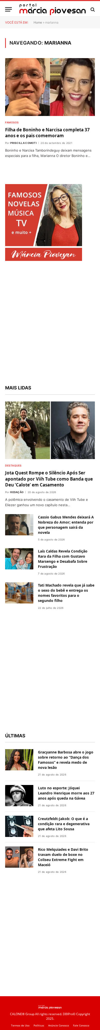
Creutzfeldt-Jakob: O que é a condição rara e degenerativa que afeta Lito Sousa (63, 823)
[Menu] (8, 9)
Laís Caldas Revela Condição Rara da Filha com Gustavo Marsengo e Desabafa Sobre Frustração (62, 559)
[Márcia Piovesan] (52, 9)
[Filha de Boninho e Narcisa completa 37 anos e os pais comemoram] (50, 87)
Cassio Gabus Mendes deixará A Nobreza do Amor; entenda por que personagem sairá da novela (66, 525)
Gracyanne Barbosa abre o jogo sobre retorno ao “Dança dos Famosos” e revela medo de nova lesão (65, 760)
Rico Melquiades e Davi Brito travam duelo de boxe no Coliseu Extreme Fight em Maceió (63, 857)
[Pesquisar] (92, 9)
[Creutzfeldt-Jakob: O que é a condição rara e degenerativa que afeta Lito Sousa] (19, 826)
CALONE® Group (22, 1014)
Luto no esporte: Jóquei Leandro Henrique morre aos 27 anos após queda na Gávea (66, 793)
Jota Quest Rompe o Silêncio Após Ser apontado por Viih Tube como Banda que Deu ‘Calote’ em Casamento (49, 478)
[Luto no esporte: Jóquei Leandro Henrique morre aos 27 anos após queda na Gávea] (19, 795)
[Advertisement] (50, 324)
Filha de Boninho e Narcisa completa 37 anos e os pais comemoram (47, 133)
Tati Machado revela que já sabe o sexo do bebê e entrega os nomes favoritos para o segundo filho (66, 593)
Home (38, 22)
